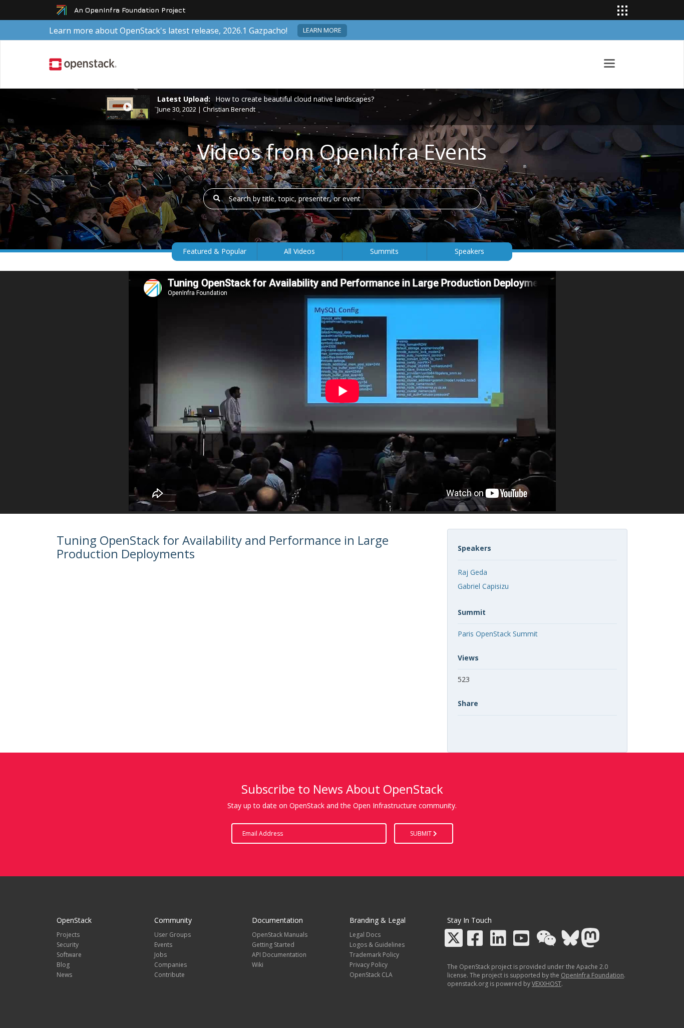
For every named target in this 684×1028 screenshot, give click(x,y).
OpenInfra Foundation (592, 975)
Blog (63, 964)
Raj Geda (472, 572)
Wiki (257, 964)
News (64, 974)
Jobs (160, 954)
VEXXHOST (546, 983)
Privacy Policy (369, 964)
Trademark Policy (374, 954)
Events (163, 944)
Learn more (322, 30)
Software (69, 954)
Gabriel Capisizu (483, 586)
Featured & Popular (214, 251)
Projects (68, 934)
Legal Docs (365, 934)
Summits (384, 251)
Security (68, 944)
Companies (170, 964)
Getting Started (273, 944)
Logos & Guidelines (377, 944)
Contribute (169, 974)
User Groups (172, 934)
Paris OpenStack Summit (498, 633)
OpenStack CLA (371, 974)
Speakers (469, 251)
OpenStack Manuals (279, 934)
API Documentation (279, 954)
